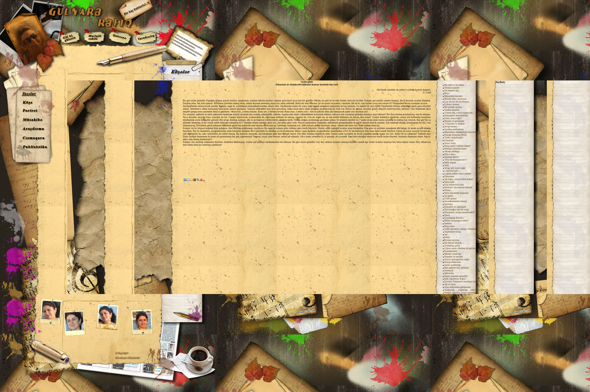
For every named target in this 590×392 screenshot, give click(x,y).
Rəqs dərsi (449, 226)
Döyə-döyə (449, 154)
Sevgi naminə (451, 126)
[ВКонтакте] (185, 180)
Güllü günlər (450, 198)
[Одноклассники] (191, 180)
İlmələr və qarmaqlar (454, 121)
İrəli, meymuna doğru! (455, 278)
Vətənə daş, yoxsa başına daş (458, 112)
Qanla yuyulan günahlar (456, 276)
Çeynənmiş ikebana (453, 218)
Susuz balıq (450, 143)
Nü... (446, 234)
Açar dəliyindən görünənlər (457, 287)
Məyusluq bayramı (453, 96)
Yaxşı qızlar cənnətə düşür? (457, 146)
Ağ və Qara (450, 284)
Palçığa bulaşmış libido (455, 134)
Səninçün (448, 270)
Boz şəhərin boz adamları (456, 267)
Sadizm (448, 223)
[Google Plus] (201, 180)
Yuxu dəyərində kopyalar (456, 193)
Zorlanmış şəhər (452, 245)
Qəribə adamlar (451, 110)
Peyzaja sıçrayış (451, 240)
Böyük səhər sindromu (455, 99)
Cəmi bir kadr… (452, 170)
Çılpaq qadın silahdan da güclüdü (460, 248)
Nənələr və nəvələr (453, 256)
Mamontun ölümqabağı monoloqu (460, 132)
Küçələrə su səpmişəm (455, 206)
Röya (447, 93)
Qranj (447, 215)
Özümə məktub (451, 87)
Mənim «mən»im (452, 254)
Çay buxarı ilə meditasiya (456, 101)
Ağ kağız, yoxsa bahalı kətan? (458, 179)
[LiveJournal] (198, 180)
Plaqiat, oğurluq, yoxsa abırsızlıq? (460, 292)
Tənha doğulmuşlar (453, 137)
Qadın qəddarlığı (452, 265)
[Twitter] (188, 180)
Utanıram (448, 140)
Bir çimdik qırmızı (453, 107)
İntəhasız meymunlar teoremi (458, 187)
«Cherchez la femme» (455, 123)
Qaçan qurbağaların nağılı (456, 259)
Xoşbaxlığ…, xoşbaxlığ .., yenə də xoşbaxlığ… (467, 290)
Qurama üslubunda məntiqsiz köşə (461, 281)
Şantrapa (448, 204)
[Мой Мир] (194, 180)
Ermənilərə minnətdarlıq (456, 115)
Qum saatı (449, 182)
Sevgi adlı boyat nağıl (454, 168)
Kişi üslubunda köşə (454, 184)
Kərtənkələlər (450, 251)
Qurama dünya (451, 157)
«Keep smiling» (452, 151)
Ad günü (448, 195)
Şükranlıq (449, 273)
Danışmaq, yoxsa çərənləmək (458, 212)
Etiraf (447, 237)
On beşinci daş (451, 90)
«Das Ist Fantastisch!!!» (455, 159)
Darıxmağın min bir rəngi (456, 209)
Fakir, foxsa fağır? (453, 118)
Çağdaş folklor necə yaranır (457, 173)
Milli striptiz (450, 162)
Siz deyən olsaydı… (454, 242)
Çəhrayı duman (451, 104)
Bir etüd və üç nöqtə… (455, 85)
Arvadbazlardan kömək (455, 201)
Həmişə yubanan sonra (455, 148)
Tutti (446, 165)
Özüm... (448, 190)
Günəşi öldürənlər (452, 262)
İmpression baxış (452, 231)
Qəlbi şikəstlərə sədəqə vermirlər (460, 229)
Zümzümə (449, 176)
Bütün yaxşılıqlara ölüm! (456, 220)
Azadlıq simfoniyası (454, 129)
